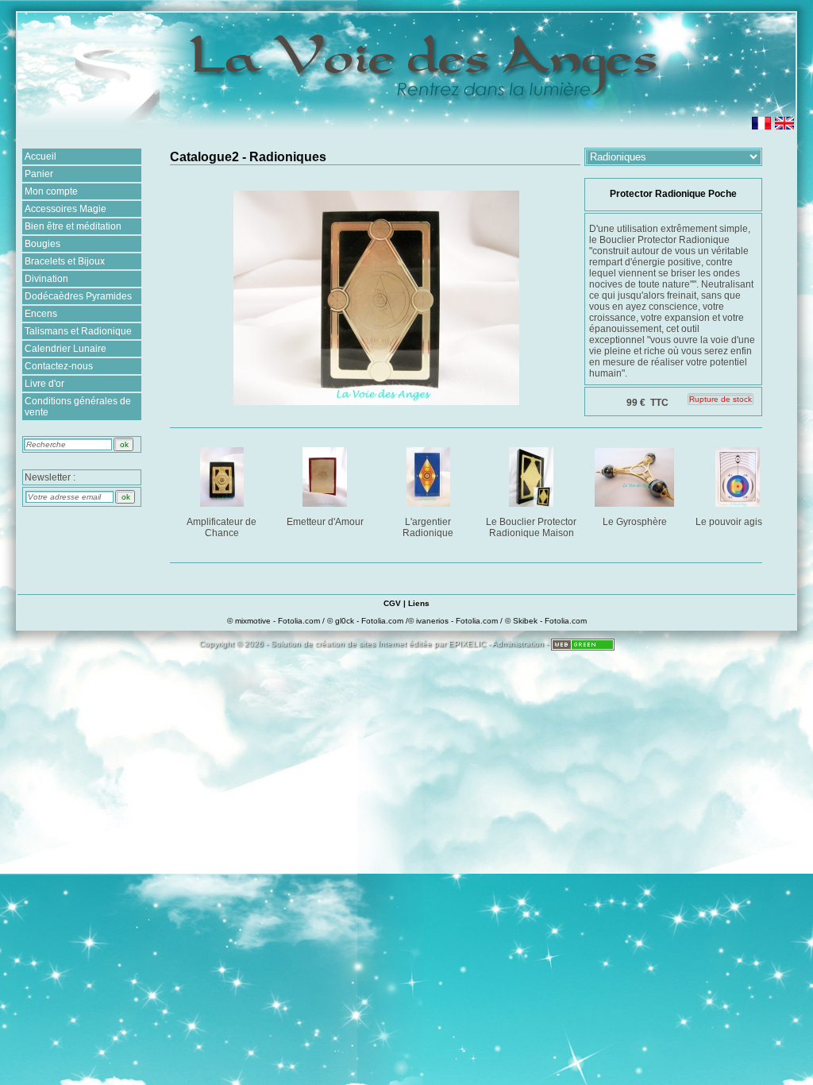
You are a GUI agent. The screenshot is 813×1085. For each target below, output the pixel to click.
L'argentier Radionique (428, 527)
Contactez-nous (59, 366)
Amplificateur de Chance (221, 527)
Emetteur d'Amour (325, 521)
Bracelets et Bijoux (65, 261)
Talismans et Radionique (78, 331)
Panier (39, 174)
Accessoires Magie (65, 208)
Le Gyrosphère (635, 521)
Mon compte (51, 191)
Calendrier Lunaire (65, 348)
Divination (46, 278)
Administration (518, 643)
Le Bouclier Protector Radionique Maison (531, 527)
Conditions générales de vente (78, 407)
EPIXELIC (467, 643)
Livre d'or (44, 383)
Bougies (42, 243)
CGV (392, 603)
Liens (419, 603)
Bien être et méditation (73, 226)
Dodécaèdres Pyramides (78, 296)
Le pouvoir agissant (737, 521)
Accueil (40, 156)
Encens (41, 313)
